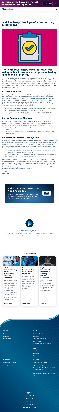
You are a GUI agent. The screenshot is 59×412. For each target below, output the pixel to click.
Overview (6, 334)
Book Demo (46, 193)
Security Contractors (9, 365)
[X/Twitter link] (27, 408)
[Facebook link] (24, 408)
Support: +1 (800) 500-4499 (41, 365)
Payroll (35, 351)
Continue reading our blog (15, 167)
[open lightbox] (29, 47)
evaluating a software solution (47, 85)
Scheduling (36, 336)
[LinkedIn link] (35, 408)
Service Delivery (37, 341)
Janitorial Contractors (9, 19)
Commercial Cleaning (9, 362)
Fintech (35, 356)
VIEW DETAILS (48, 3)
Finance (35, 348)
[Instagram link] (29, 408)
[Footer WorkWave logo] (29, 393)
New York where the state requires (40, 98)
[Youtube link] (32, 408)
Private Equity (7, 339)
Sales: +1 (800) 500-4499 (40, 362)
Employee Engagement (39, 339)
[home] (7, 9)
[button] (56, 9)
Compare (6, 336)
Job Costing (36, 353)
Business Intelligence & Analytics (42, 346)
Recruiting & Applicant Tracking (42, 343)
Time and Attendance (39, 334)
